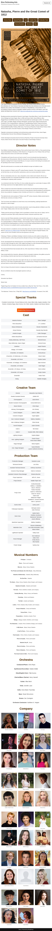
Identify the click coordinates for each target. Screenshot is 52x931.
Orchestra (29, 24)
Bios (35, 24)
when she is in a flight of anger (12, 230)
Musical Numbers (19, 24)
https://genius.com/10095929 (29, 291)
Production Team (43, 20)
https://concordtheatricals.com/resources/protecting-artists (34, 111)
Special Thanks (18, 20)
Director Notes (7, 20)
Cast (25, 20)
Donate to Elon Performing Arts (26, 310)
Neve (20, 929)
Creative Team (33, 20)
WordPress (30, 929)
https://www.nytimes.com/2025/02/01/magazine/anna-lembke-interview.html (19, 287)
